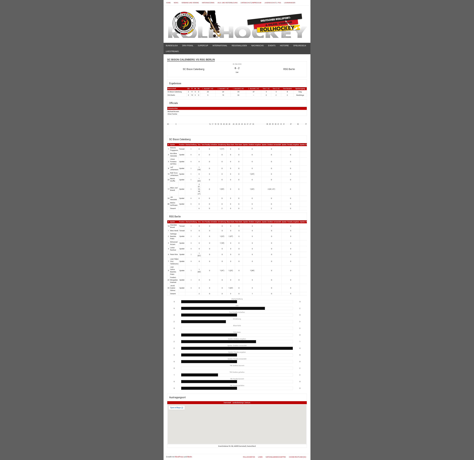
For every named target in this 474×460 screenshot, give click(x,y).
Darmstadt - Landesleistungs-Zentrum (237, 403)
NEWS (176, 3)
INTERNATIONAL (220, 46)
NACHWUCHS (257, 46)
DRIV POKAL (187, 46)
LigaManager (289, 3)
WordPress (179, 457)
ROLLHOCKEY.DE (249, 457)
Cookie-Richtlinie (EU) (297, 457)
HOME (168, 3)
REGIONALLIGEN (239, 46)
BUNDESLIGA (172, 46)
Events (272, 46)
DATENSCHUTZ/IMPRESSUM (251, 3)
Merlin (189, 457)
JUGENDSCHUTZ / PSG (272, 3)
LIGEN (260, 457)
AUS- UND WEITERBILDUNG (227, 3)
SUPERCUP (203, 46)
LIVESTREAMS (172, 51)
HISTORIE (284, 46)
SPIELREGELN (299, 46)
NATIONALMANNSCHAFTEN (276, 457)
